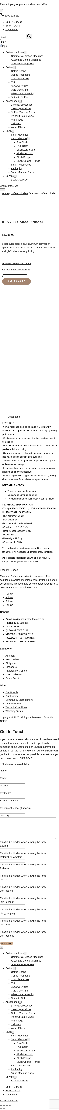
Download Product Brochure (16, 263)
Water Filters (18, 127)
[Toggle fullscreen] (4, 1105)
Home (5, 193)
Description (14, 416)
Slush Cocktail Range (28, 161)
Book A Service (13, 22)
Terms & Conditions (16, 707)
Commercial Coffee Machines (27, 56)
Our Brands (11, 692)
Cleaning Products (21, 108)
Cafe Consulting (20, 89)
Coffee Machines (14, 52)
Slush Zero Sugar (26, 149)
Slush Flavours (19, 138)
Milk (13, 82)
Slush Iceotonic (24, 153)
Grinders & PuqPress (22, 63)
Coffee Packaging (20, 74)
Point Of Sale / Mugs (22, 116)
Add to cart (16, 281)
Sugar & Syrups (19, 86)
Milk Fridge (17, 119)
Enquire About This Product (16, 269)
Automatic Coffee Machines (26, 59)
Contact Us (12, 186)
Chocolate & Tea (20, 78)
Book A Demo (12, 25)
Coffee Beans (18, 71)
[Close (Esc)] (10, 1105)
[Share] (7, 1105)
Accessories (12, 101)
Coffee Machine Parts (23, 112)
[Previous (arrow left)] (1, 1108)
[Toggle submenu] (25, 52)
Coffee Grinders (19, 193)
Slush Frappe (23, 157)
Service (9, 176)
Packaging (17, 168)
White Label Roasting (22, 93)
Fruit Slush (22, 146)
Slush (8, 131)
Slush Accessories (21, 164)
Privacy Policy (13, 703)
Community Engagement (19, 699)
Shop (3, 186)
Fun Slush (22, 142)
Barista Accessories (22, 104)
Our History (11, 696)
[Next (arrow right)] (4, 1108)
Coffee (9, 67)
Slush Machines (19, 134)
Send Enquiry (6, 943)
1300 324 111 (27, 758)
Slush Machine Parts (22, 172)
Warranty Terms (14, 711)
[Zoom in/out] (1, 1105)
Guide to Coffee (19, 97)
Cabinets (16, 123)
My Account (11, 29)
